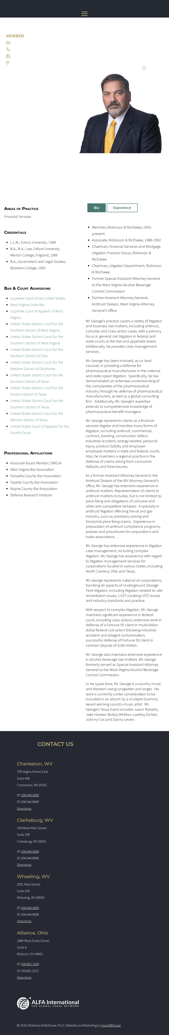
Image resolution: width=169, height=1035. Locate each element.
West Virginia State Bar (27, 304)
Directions (24, 808)
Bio (96, 207)
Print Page (152, 68)
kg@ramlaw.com (25, 42)
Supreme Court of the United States (37, 298)
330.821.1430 (30, 964)
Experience (122, 207)
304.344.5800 (30, 795)
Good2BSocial (111, 1025)
